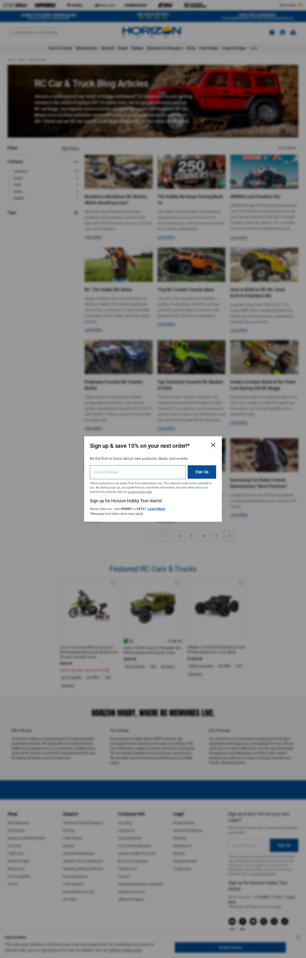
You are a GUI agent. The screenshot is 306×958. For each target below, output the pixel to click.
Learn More (156, 509)
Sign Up (201, 472)
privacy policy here (140, 491)
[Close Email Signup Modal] (213, 445)
